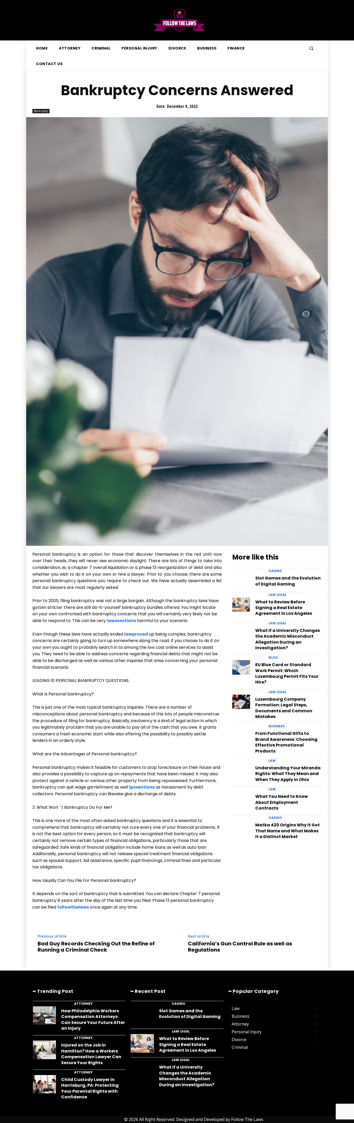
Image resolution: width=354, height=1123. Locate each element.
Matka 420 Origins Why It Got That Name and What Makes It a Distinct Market (287, 831)
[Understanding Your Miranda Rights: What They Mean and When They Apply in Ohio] (241, 770)
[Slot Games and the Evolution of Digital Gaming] (241, 581)
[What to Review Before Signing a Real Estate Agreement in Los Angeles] (241, 604)
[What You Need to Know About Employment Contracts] (241, 799)
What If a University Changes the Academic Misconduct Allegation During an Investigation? (287, 639)
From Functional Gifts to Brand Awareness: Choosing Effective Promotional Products (286, 742)
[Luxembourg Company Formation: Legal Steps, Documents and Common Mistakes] (241, 702)
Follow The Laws (247, 1119)
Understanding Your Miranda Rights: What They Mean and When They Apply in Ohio (288, 774)
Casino (275, 571)
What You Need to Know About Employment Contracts (281, 802)
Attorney (83, 1003)
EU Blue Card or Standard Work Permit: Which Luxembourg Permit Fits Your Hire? (286, 673)
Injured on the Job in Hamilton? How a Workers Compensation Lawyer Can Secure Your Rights (91, 1053)
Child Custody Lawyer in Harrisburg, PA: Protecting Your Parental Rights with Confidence (90, 1088)
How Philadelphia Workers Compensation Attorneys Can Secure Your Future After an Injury (93, 1019)
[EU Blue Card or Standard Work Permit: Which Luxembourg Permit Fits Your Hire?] (241, 667)
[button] (311, 48)
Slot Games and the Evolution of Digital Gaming (288, 581)
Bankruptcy (41, 111)
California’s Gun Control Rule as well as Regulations (240, 946)
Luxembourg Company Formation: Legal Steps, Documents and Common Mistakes (283, 708)
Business (276, 726)
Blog (273, 657)
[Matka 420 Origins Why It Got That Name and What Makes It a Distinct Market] (241, 827)
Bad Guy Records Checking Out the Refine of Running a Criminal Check (96, 946)
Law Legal (277, 594)
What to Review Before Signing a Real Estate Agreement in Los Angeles (283, 608)
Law (272, 760)
